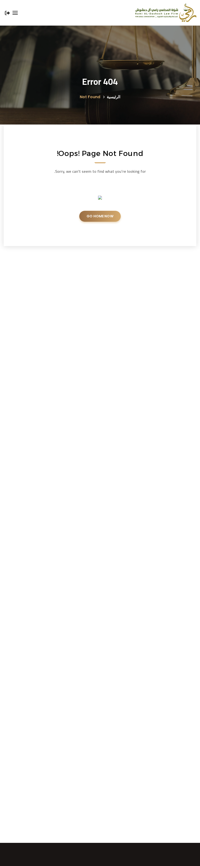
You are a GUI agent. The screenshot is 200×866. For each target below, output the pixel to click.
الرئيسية (113, 97)
